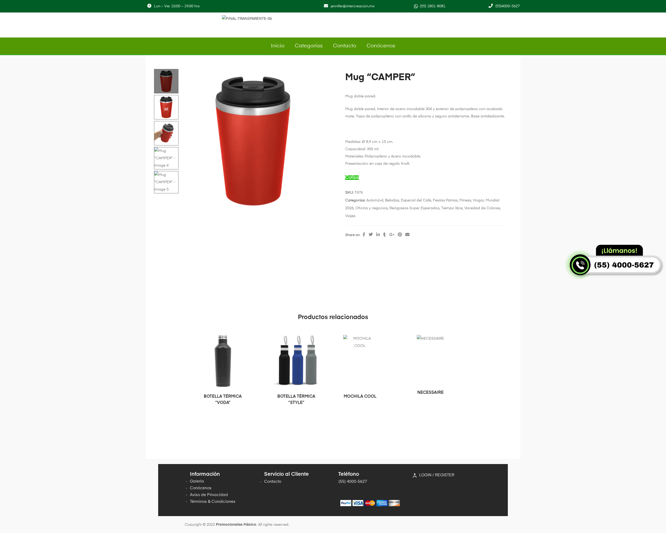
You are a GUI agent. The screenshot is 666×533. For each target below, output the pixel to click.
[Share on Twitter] (371, 235)
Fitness (465, 200)
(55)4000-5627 (507, 6)
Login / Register (436, 475)
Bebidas (392, 200)
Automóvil (374, 200)
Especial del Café (416, 200)
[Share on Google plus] (391, 235)
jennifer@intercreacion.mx (353, 6)
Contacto (344, 46)
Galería (197, 481)
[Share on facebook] (364, 235)
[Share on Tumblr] (384, 235)
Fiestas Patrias (445, 200)
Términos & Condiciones (212, 502)
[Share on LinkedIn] (378, 235)
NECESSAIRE (430, 393)
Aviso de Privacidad (209, 495)
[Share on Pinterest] (400, 235)
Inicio (277, 46)
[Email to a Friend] (407, 235)
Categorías (309, 46)
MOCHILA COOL (360, 397)
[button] (324, 75)
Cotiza (352, 177)
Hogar (478, 200)
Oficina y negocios (371, 208)
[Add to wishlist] (243, 341)
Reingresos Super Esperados (414, 208)
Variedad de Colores (482, 208)
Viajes (350, 216)
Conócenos (381, 46)
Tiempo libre (452, 208)
